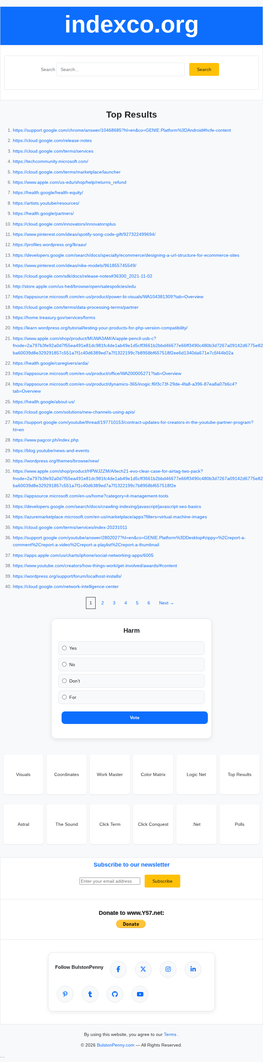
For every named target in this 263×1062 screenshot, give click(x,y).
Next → (166, 602)
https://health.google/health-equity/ (48, 192)
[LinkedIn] (193, 969)
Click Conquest (153, 824)
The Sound (66, 824)
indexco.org (131, 24)
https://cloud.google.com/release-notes (52, 140)
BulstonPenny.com (116, 1045)
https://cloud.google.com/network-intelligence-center (66, 586)
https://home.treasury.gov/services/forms (54, 317)
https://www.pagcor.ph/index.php (46, 439)
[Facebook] (118, 969)
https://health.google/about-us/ (44, 401)
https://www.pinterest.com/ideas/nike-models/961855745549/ (74, 265)
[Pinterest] (65, 994)
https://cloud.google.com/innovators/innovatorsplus (64, 224)
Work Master (110, 774)
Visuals (23, 774)
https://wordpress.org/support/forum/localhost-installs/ (67, 576)
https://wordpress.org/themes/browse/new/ (56, 460)
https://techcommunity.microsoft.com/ (50, 161)
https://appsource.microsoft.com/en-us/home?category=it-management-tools (90, 495)
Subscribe (162, 881)
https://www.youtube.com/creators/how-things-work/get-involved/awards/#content (95, 565)
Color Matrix (153, 774)
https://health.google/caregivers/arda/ (51, 363)
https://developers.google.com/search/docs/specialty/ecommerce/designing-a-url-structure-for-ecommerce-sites (126, 255)
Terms (171, 1034)
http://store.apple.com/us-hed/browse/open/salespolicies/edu (74, 286)
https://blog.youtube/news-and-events (51, 450)
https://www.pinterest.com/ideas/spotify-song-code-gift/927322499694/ (84, 234)
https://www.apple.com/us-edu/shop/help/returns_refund (69, 182)
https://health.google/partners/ (43, 213)
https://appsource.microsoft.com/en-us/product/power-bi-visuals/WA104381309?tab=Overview (108, 296)
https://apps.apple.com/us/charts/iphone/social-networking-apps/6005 (83, 555)
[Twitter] (143, 969)
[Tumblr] (90, 994)
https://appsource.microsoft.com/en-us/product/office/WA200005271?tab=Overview (97, 373)
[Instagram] (168, 969)
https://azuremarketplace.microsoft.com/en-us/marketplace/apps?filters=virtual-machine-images (110, 516)
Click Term (110, 824)
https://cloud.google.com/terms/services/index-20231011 (70, 527)
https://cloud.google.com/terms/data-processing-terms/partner (76, 307)
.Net (196, 824)
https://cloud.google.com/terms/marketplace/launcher (67, 171)
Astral (23, 824)
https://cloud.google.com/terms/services (53, 151)
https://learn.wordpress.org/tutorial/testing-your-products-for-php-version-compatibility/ (100, 327)
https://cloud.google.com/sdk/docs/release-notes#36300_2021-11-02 (82, 276)
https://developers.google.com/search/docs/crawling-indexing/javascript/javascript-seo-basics (107, 506)
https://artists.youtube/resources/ (46, 203)
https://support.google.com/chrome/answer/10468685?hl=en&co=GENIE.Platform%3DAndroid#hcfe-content (122, 130)
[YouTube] (140, 994)
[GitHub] (114, 994)
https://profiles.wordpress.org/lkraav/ (50, 244)
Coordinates (66, 774)
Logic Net (196, 774)
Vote (135, 717)
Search (48, 69)
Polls (239, 824)
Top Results (239, 774)
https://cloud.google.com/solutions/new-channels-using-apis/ (74, 412)
